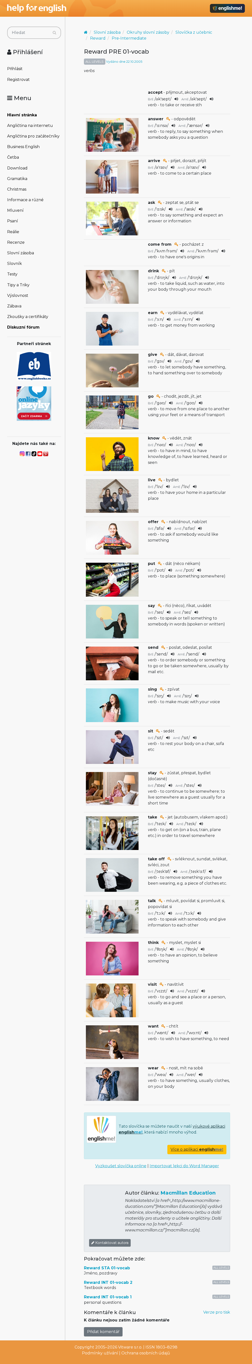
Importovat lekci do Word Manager (184, 1166)
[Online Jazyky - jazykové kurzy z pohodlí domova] (34, 403)
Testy (12, 274)
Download (17, 168)
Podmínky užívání (100, 1353)
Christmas (16, 189)
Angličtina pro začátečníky (33, 136)
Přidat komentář (103, 1331)
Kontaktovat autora (111, 1243)
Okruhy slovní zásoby (148, 32)
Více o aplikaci (197, 1149)
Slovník (14, 263)
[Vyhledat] (54, 32)
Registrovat (18, 79)
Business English (23, 146)
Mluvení (15, 210)
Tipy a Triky (18, 285)
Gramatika (17, 178)
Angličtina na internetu (30, 125)
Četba (13, 157)
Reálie (13, 231)
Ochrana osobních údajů (145, 1353)
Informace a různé (25, 199)
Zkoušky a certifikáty (27, 316)
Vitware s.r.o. (130, 1347)
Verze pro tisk (216, 1312)
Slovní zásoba (20, 253)
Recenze (16, 242)
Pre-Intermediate (129, 38)
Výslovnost (17, 295)
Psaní (12, 221)
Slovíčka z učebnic (193, 32)
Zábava (14, 306)
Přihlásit (15, 68)
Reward (98, 38)
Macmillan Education (188, 1193)
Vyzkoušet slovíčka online (120, 1166)
